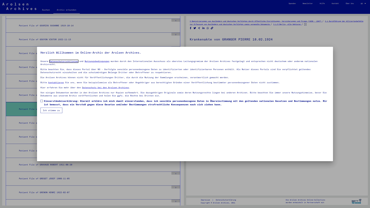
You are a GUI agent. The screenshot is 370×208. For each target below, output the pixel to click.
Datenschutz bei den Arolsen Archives (105, 87)
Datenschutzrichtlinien (64, 61)
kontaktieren (56, 82)
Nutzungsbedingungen (97, 61)
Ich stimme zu (51, 110)
